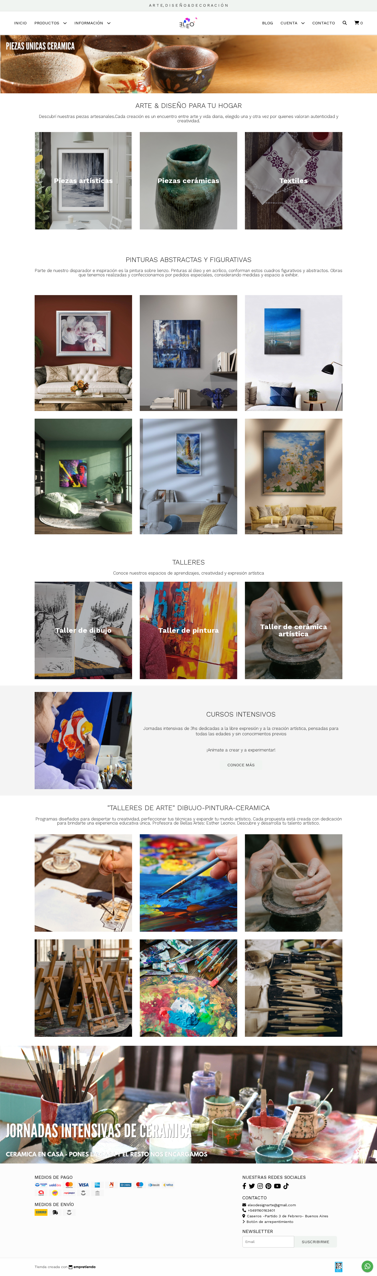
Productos (47, 23)
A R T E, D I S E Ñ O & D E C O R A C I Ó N (188, 5)
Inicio (20, 23)
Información (89, 23)
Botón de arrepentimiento (269, 1222)
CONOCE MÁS (241, 764)
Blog (267, 23)
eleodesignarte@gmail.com (271, 1205)
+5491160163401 (260, 1210)
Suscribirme (315, 1241)
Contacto (323, 23)
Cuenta (290, 23)
